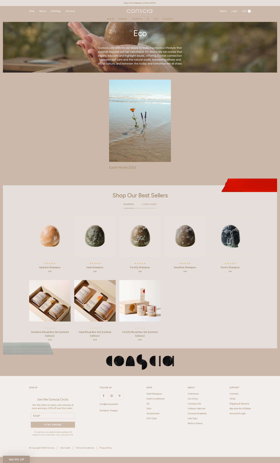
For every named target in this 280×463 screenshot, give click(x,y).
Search (223, 11)
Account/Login (238, 413)
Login (234, 11)
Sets (156, 19)
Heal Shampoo (94, 267)
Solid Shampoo (154, 393)
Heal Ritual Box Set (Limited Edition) (95, 334)
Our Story (193, 398)
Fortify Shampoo (140, 267)
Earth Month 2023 (122, 167)
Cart (246, 11)
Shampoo (123, 19)
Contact (234, 393)
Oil (148, 19)
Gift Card (151, 418)
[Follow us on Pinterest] (120, 396)
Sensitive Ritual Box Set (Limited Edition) (50, 334)
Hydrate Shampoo (50, 267)
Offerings (56, 11)
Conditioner (137, 19)
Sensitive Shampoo (185, 267)
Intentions (193, 393)
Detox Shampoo (230, 267)
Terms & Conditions (85, 448)
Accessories (168, 19)
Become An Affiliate (240, 408)
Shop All (110, 19)
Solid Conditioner (156, 398)
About (42, 11)
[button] (16, 459)
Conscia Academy (197, 413)
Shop (32, 11)
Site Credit (65, 448)
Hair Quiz (70, 11)
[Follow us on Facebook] (104, 396)
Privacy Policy (106, 448)
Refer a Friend (195, 423)
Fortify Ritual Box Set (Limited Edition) (140, 334)
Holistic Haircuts (196, 408)
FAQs (233, 398)
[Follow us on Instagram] (112, 396)
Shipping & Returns (239, 403)
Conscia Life (194, 403)
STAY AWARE (52, 424)
